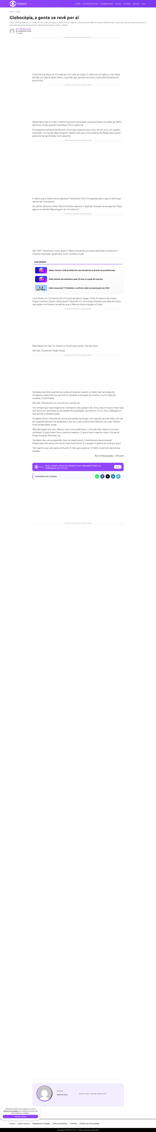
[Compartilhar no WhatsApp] (97, 476)
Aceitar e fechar (20, 1116)
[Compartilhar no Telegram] (118, 476)
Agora (118, 4)
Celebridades (106, 4)
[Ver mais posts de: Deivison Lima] (12, 31)
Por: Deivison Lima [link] (23, 29)
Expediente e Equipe (41, 1124)
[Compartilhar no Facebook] (102, 476)
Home (77, 4)
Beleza (136, 4)
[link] (44, 1093)
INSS (143, 4)
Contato (73, 1124)
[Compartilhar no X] (108, 476)
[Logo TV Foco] (18, 4)
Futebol (127, 4)
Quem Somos (24, 1124)
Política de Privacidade (89, 1124)
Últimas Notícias (90, 4)
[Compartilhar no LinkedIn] (113, 476)
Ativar (118, 467)
